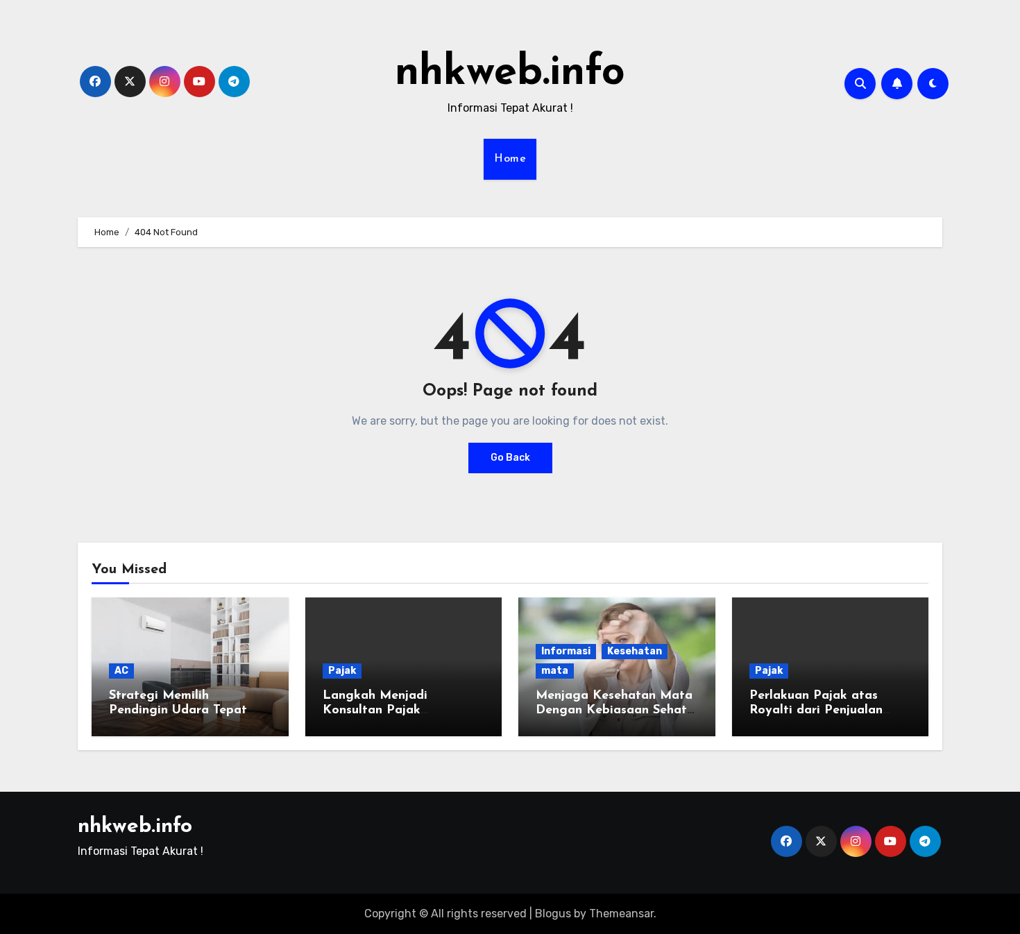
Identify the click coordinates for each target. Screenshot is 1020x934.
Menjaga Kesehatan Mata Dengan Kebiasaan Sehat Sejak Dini (614, 711)
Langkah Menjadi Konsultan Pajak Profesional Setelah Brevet (402, 711)
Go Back (510, 458)
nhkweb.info (510, 73)
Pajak (342, 671)
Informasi (565, 651)
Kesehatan (634, 651)
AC (121, 671)
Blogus (553, 913)
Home (510, 158)
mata (554, 671)
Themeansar (621, 913)
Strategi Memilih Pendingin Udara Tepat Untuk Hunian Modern (178, 711)
